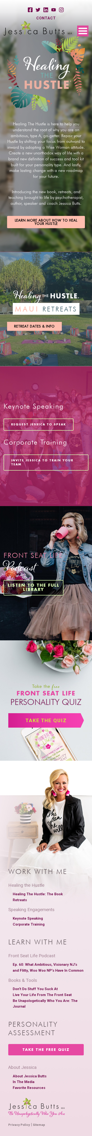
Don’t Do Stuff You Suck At (35, 989)
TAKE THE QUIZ (46, 720)
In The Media (23, 1082)
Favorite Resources (29, 1088)
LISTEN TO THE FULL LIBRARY (33, 587)
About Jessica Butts (29, 1076)
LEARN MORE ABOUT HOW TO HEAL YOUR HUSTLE (46, 222)
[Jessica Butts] (38, 28)
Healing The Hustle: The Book (38, 894)
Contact (46, 18)
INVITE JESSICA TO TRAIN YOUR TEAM (42, 462)
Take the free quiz (46, 1050)
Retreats (20, 900)
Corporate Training (29, 924)
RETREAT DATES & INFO (34, 326)
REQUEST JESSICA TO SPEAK (38, 424)
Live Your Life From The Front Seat (42, 995)
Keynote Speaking (28, 918)
